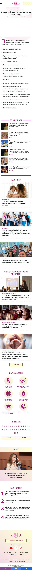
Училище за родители (27, 3)
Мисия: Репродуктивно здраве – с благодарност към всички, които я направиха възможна (14, 326)
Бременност (5, 228)
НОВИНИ (21, 554)
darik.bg (11, 154)
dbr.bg (10, 128)
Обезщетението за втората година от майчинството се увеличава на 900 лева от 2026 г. (17, 508)
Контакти (10, 559)
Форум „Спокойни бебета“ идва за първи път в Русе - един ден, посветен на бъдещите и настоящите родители (16, 232)
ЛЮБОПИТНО (12, 554)
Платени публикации (20, 561)
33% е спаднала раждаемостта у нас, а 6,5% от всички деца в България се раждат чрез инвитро (16, 297)
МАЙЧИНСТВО (24, 552)
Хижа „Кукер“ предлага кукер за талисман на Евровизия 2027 (19, 167)
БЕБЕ (16, 552)
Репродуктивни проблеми (9, 293)
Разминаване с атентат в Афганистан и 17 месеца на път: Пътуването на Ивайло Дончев (19, 151)
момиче (9, 437)
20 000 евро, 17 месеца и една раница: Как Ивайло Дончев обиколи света (18, 125)
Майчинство (5, 199)
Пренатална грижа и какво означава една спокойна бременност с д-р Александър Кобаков (17, 493)
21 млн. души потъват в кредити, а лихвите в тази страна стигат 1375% (20, 142)
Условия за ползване (24, 559)
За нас (4, 559)
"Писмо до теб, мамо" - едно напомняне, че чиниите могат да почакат (14, 203)
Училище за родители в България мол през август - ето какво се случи (15, 261)
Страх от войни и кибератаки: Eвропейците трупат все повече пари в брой (19, 134)
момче (24, 437)
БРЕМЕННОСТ (7, 552)
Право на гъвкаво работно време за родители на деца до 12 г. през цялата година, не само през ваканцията (17, 517)
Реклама (15, 559)
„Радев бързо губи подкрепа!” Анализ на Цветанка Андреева (18, 158)
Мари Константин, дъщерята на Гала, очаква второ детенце (17, 501)
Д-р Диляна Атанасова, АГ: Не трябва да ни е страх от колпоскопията (16, 475)
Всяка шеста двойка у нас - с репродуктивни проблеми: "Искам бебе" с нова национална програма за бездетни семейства (15, 355)
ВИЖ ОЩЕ (16, 364)
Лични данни (10, 561)
